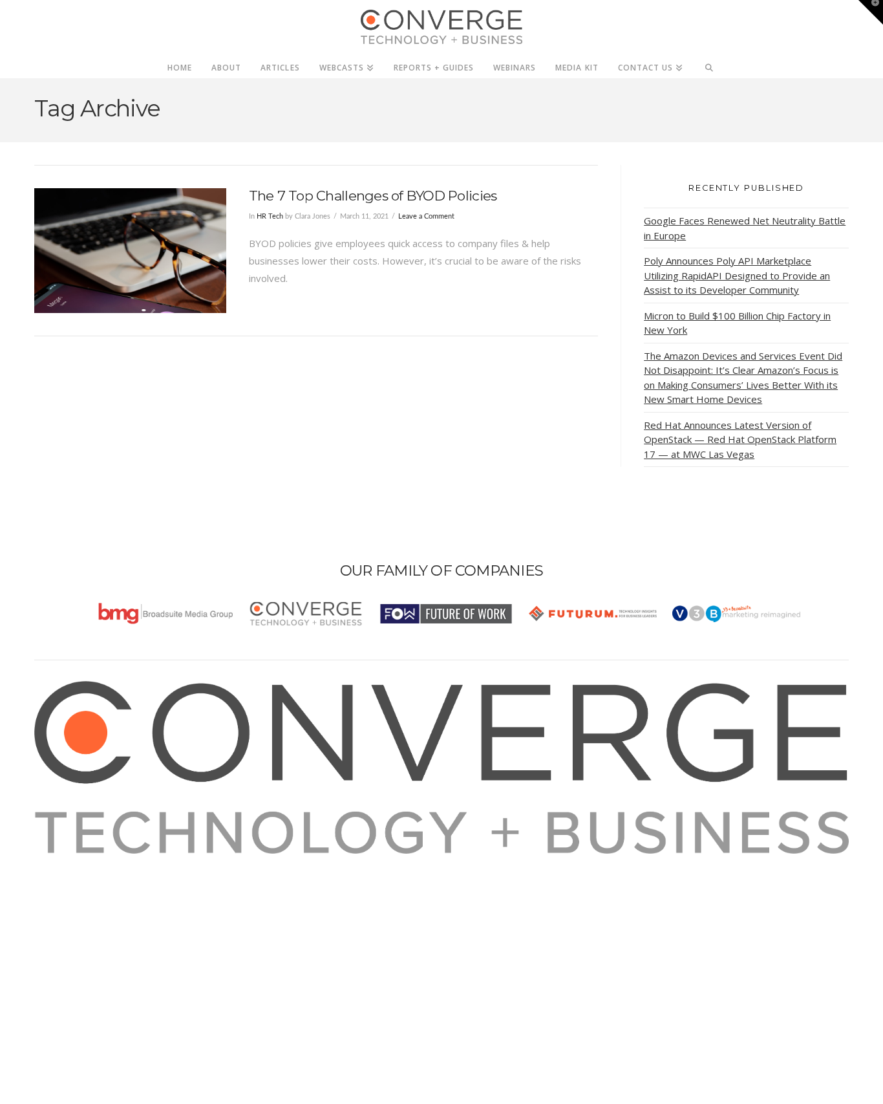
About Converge (86, 862)
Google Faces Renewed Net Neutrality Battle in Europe (745, 228)
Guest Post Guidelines (100, 931)
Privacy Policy (80, 914)
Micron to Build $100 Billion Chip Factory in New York (737, 323)
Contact (67, 949)
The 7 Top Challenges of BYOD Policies (373, 196)
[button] (870, 12)
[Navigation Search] (709, 64)
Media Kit (71, 879)
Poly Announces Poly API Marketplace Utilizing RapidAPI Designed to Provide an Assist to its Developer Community (737, 275)
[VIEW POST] (130, 250)
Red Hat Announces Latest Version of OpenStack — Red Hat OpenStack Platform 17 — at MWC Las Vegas (740, 439)
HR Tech (270, 216)
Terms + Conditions (94, 897)
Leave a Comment (426, 216)
